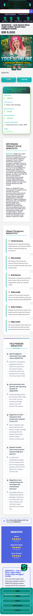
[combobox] (14, 11)
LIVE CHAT (17, 611)
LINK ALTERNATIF (17, 605)
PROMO (17, 590)
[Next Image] (31, 51)
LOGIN (8, 79)
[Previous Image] (1, 51)
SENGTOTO (9, 154)
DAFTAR (24, 79)
